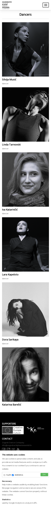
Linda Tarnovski (11, 144)
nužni (8, 475)
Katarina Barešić (11, 404)
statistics (19, 475)
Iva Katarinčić (10, 209)
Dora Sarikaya (10, 339)
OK (44, 474)
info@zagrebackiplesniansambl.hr (17, 445)
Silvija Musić (9, 79)
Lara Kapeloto (10, 274)
